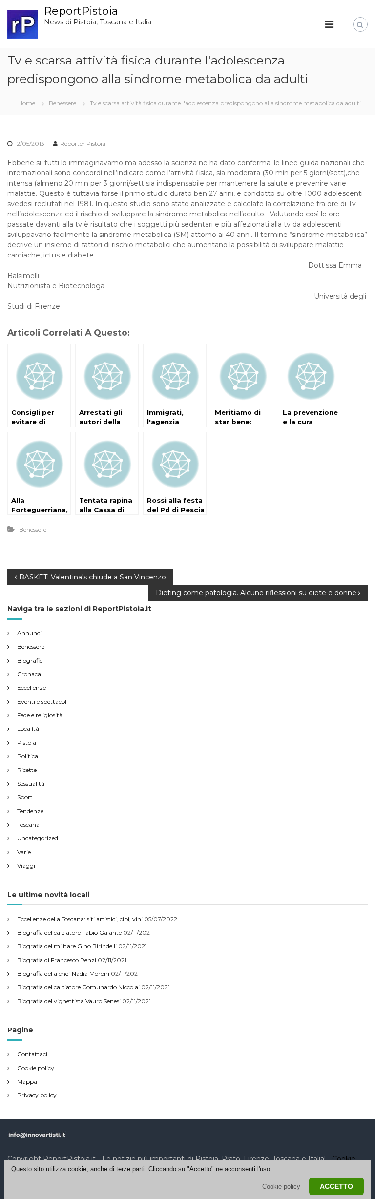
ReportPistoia (81, 11)
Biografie (29, 660)
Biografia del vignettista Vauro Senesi (69, 1001)
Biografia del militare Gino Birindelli (67, 946)
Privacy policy (37, 1095)
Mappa (27, 1081)
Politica (27, 756)
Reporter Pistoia (82, 143)
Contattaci (32, 1054)
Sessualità (30, 783)
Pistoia (26, 742)
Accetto (336, 1186)
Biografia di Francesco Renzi (56, 959)
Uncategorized (37, 838)
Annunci (29, 633)
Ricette (27, 769)
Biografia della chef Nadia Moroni (63, 973)
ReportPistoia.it (69, 1159)
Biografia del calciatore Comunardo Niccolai (78, 987)
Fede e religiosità (39, 715)
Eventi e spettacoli (42, 701)
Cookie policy (35, 1067)
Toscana (28, 824)
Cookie (343, 1159)
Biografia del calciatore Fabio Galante (69, 932)
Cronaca (29, 674)
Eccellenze (31, 687)
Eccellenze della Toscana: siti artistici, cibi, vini (80, 918)
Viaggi (26, 865)
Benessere (62, 103)
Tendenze (30, 810)
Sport (25, 797)
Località (28, 728)
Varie (24, 852)
